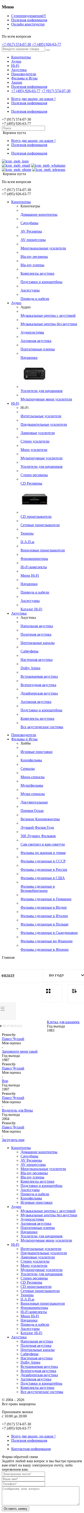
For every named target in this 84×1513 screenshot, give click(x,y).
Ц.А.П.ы (27, 542)
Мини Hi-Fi (30, 575)
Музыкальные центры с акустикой (48, 315)
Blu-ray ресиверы (34, 257)
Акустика (19, 70)
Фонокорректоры (34, 559)
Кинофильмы (31, 760)
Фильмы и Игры (24, 78)
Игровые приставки (36, 752)
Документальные (34, 802)
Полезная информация (29, 20)
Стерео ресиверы (34, 475)
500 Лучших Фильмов (38, 836)
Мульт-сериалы (33, 794)
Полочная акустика (36, 634)
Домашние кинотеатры (39, 214)
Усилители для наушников (42, 391)
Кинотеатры (21, 57)
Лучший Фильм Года (37, 827)
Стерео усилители (35, 441)
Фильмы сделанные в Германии (46, 899)
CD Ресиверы (31, 483)
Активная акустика (36, 341)
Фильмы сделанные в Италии (44, 916)
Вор (5, 1081)
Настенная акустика (36, 660)
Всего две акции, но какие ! (33, 99)
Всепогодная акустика (38, 685)
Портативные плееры (38, 349)
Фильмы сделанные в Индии (44, 907)
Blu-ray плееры (32, 265)
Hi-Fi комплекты (34, 567)
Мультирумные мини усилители (46, 399)
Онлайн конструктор (28, 24)
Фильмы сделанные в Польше (44, 924)
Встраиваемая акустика (39, 676)
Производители (23, 74)
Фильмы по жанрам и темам (43, 853)
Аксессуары (30, 290)
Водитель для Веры (17, 1110)
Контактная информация (31, 1449)
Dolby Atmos (30, 668)
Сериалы (28, 769)
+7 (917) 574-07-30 (16, 44)
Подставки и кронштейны (41, 282)
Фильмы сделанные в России (44, 870)
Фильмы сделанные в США (43, 878)
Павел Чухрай (13, 1039)
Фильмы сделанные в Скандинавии (49, 933)
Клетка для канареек (63, 1022)
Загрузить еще (13, 1140)
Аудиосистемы (32, 332)
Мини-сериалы (33, 777)
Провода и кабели (35, 299)
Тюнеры (27, 533)
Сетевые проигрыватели (40, 525)
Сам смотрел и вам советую (43, 844)
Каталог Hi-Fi (31, 609)
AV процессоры (33, 240)
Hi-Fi (15, 66)
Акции (16, 82)
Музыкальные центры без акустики (49, 324)
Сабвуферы (29, 651)
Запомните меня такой (20, 1051)
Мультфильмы (32, 785)
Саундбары (29, 223)
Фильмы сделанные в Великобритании (38, 888)
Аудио (16, 61)
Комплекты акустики (37, 273)
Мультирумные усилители (42, 458)
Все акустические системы (42, 727)
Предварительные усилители (44, 424)
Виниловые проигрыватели (43, 550)
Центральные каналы (38, 643)
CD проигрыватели (36, 517)
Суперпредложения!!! (28, 16)
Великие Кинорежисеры (40, 819)
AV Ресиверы (31, 231)
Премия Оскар (32, 811)
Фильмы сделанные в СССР (43, 861)
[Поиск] (48, 50)
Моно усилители (34, 450)
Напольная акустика (37, 626)
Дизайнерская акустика (39, 693)
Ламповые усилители (38, 433)
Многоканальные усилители (43, 248)
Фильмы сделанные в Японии (45, 949)
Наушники (29, 358)
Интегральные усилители (41, 416)
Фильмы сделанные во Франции (47, 941)
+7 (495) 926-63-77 (46, 44)
